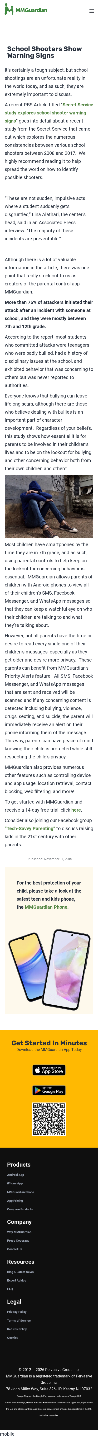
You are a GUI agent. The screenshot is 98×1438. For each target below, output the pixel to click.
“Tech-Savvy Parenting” (30, 828)
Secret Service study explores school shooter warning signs (49, 113)
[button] (92, 11)
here (76, 810)
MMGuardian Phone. (47, 907)
